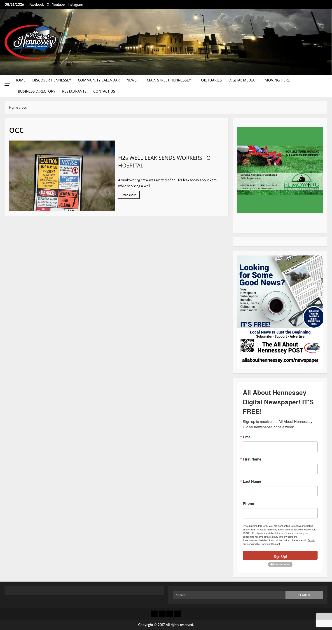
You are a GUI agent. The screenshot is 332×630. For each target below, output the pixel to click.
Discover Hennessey (51, 80)
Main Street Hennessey (169, 80)
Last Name (252, 481)
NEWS (131, 80)
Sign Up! (280, 556)
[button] (7, 85)
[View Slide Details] (280, 170)
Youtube (58, 4)
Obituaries (211, 80)
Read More (131, 196)
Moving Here (277, 80)
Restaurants (74, 91)
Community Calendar (99, 80)
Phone (248, 503)
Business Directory (36, 91)
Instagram (75, 4)
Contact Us (104, 91)
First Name (252, 459)
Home (20, 80)
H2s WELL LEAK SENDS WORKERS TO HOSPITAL (62, 176)
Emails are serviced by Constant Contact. (279, 542)
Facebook (36, 4)
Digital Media (242, 80)
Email (247, 437)
